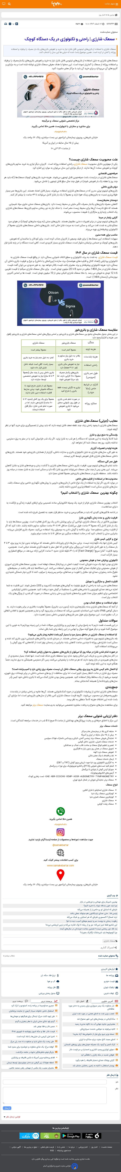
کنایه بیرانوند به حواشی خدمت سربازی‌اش (97, 1029)
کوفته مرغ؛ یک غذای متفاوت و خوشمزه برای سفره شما (31, 1047)
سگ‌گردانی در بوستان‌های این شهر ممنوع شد (96, 1019)
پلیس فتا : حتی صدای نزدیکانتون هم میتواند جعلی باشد (93, 913)
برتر (34, 705)
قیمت (115, 257)
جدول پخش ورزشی (47, 993)
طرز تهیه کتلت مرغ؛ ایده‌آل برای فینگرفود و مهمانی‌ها (32, 1016)
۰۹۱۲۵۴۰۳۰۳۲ (60, 132)
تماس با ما (61, 1147)
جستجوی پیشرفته (64, 1150)
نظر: (116, 1088)
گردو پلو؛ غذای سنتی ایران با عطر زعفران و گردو (35, 1021)
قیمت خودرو (109, 981)
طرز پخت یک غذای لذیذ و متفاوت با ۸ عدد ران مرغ (32, 1041)
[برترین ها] (57, 3)
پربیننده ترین (46, 1001)
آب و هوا (51, 981)
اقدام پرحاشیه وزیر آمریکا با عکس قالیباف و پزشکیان (33, 1057)
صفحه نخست (106, 1147)
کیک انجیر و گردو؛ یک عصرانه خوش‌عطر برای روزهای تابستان (89, 1044)
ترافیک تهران (109, 987)
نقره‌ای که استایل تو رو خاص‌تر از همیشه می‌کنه (97, 909)
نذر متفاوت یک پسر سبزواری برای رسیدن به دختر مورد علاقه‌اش (91, 1007)
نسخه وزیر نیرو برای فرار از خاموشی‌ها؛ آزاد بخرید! (93, 1034)
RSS (52, 1150)
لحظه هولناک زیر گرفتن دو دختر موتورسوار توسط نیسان (30, 1062)
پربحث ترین (17, 1001)
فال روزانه (51, 987)
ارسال (7, 1108)
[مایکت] (29, 1136)
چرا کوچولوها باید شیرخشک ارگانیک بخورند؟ (98, 932)
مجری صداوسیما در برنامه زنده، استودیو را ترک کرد (32, 1005)
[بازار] (50, 1136)
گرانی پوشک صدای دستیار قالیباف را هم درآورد (94, 1060)
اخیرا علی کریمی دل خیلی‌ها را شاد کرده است (36, 1036)
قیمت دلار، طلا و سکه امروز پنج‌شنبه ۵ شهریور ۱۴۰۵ (33, 1031)
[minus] (10, 24)
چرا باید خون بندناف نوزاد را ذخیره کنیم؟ (100, 905)
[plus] (16, 23)
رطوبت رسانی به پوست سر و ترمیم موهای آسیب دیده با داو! (91, 921)
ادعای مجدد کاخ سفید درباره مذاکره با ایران (97, 1039)
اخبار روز (94, 1147)
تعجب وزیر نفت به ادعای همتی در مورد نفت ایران (93, 1013)
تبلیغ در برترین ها (30, 1147)
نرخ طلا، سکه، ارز (48, 975)
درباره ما (72, 1147)
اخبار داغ (80, 1001)
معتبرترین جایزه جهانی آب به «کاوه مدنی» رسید (95, 1024)
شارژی (77, 164)
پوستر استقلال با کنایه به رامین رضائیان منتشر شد (93, 1065)
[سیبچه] (92, 1136)
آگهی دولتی (16, 1147)
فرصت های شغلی (47, 1147)
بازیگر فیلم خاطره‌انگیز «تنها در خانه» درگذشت (35, 1052)
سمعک (84, 164)
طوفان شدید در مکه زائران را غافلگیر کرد (97, 1055)
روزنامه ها (110, 975)
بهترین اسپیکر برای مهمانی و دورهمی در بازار (98, 902)
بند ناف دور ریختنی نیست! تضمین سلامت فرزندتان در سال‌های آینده (88, 928)
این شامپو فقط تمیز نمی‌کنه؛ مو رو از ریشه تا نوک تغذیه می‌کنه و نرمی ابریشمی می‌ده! (81, 925)
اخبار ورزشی (83, 1147)
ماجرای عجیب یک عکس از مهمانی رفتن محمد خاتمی (31, 1068)
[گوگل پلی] (71, 1136)
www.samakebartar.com (60, 866)
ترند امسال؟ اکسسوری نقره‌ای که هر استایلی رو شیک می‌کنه (92, 917)
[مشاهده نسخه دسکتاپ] (3, 4)
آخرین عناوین (107, 1001)
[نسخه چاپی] (5, 24)
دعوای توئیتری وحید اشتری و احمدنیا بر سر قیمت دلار (91, 1049)
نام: (116, 1082)
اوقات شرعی (109, 993)
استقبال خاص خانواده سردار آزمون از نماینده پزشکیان (31, 1011)
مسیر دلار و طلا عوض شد (44, 1026)
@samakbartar (61, 845)
